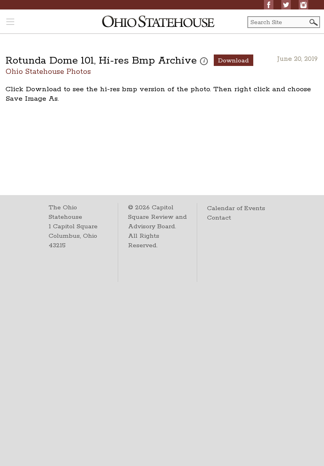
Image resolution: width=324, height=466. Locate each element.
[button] (313, 22)
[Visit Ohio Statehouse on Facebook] (268, 4)
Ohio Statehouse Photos (48, 71)
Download (233, 60)
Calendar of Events (236, 208)
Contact (219, 218)
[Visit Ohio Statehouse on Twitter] (286, 4)
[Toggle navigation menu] (10, 22)
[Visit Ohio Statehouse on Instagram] (303, 4)
